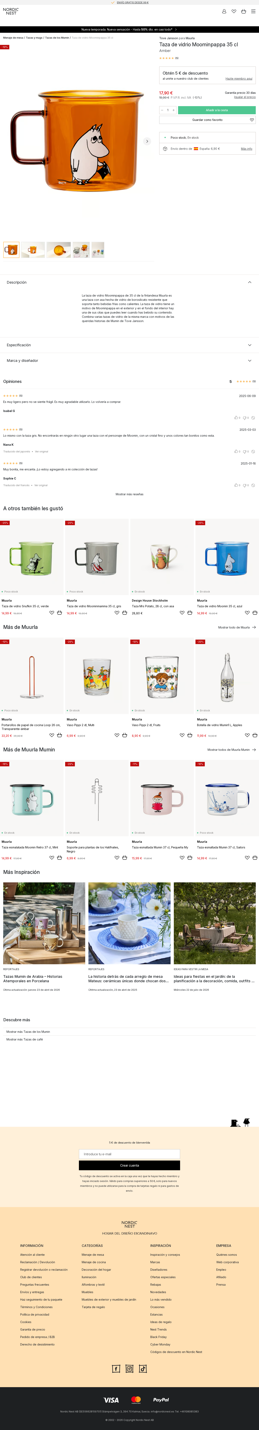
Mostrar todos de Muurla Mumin (229, 749)
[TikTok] (143, 1368)
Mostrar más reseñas (129, 494)
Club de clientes (31, 1277)
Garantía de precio (32, 1329)
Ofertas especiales (163, 1277)
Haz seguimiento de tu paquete (41, 1299)
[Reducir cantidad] (162, 110)
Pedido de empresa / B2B (37, 1337)
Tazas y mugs (34, 37)
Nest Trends (158, 1329)
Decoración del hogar (96, 1269)
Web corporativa (227, 1262)
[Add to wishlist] (52, 612)
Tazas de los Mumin (57, 37)
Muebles (87, 1292)
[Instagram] (129, 1368)
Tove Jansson (168, 38)
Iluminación (89, 1277)
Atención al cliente (32, 1254)
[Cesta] (243, 11)
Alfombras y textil (93, 1284)
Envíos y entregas (32, 1292)
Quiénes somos (226, 1254)
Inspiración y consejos (165, 1254)
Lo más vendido (161, 1299)
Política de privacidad (34, 1314)
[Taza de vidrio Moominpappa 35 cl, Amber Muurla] (77, 140)
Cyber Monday (160, 1344)
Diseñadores (158, 1269)
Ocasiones (157, 1307)
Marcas (155, 1262)
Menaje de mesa (13, 37)
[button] (168, 58)
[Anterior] (7, 141)
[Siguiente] (147, 141)
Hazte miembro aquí (239, 78)
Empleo (221, 1269)
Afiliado (221, 1277)
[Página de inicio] (11, 11)
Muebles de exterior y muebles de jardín (109, 1299)
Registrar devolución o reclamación (44, 1269)
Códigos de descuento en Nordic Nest (176, 1352)
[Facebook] (116, 1368)
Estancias (156, 1314)
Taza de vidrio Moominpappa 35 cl (92, 37)
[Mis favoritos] (234, 11)
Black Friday (158, 1337)
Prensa (221, 1284)
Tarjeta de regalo (93, 1307)
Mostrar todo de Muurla (234, 627)
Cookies (25, 1322)
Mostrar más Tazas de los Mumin (28, 1031)
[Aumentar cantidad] (173, 110)
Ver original (41, 451)
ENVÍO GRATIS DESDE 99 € (133, 2)
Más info (246, 148)
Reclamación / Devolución (37, 1262)
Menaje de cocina (94, 1262)
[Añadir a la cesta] (59, 612)
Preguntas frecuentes (34, 1284)
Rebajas (155, 1284)
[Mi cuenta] (224, 11)
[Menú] (253, 11)
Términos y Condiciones (36, 1307)
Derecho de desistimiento (37, 1344)
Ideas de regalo (161, 1322)
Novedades (158, 1292)
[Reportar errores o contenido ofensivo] (253, 418)
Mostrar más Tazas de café (24, 1039)
